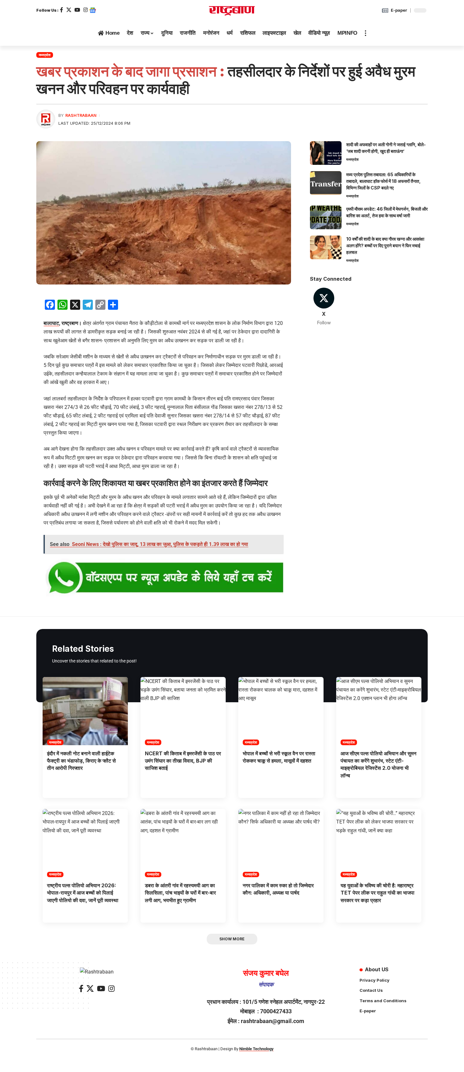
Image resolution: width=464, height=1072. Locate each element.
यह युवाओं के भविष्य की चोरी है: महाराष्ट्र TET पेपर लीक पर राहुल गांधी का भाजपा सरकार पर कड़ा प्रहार (377, 892)
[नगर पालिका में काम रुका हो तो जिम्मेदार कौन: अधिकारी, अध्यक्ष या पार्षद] (281, 843)
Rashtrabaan (81, 115)
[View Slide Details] (163, 578)
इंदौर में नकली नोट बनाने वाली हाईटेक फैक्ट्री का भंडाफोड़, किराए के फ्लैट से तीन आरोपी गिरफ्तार (81, 760)
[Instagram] (85, 10)
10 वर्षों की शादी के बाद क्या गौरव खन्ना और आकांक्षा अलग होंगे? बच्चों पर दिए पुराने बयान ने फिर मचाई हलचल (385, 245)
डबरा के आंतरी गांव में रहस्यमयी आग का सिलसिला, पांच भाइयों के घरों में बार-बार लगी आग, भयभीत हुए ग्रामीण (180, 892)
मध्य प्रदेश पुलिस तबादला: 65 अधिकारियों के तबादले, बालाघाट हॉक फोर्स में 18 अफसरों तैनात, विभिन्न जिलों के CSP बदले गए (383, 181)
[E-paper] (385, 10)
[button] (365, 33)
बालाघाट (51, 323)
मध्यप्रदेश (45, 55)
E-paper (399, 10)
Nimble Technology (256, 1048)
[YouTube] (77, 10)
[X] (69, 10)
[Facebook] (61, 10)
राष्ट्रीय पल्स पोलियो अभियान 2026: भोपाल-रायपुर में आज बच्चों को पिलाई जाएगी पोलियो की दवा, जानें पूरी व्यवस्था (82, 892)
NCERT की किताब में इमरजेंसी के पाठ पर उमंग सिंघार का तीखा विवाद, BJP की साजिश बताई (183, 760)
